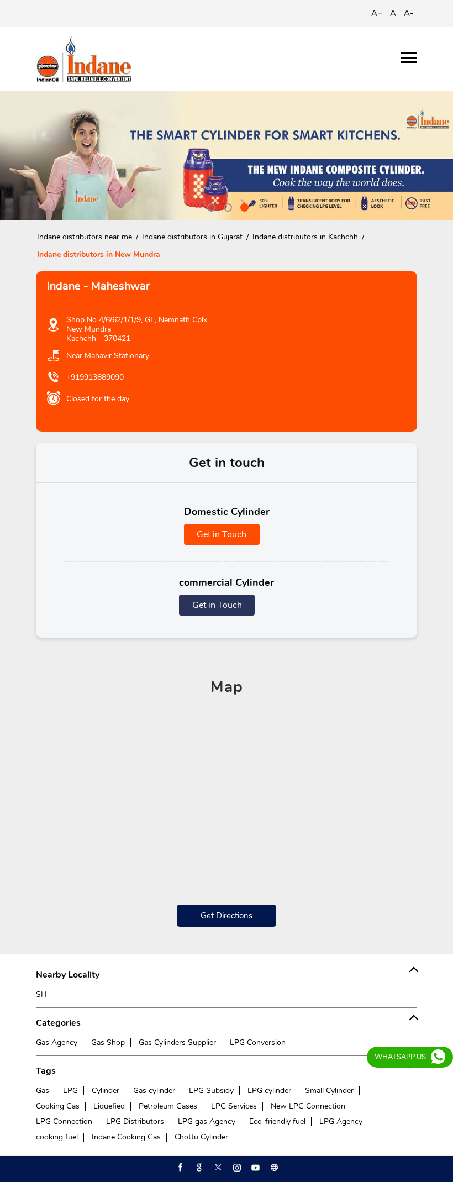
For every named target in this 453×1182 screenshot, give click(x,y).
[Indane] (83, 58)
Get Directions (226, 915)
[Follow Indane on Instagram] (236, 1167)
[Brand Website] (273, 1167)
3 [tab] (243, 206)
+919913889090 (95, 377)
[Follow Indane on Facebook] (179, 1167)
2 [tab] (226, 206)
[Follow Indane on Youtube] (254, 1167)
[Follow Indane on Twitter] (217, 1167)
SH (41, 994)
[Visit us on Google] (198, 1167)
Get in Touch (221, 534)
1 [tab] (210, 206)
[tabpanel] (226, 155)
